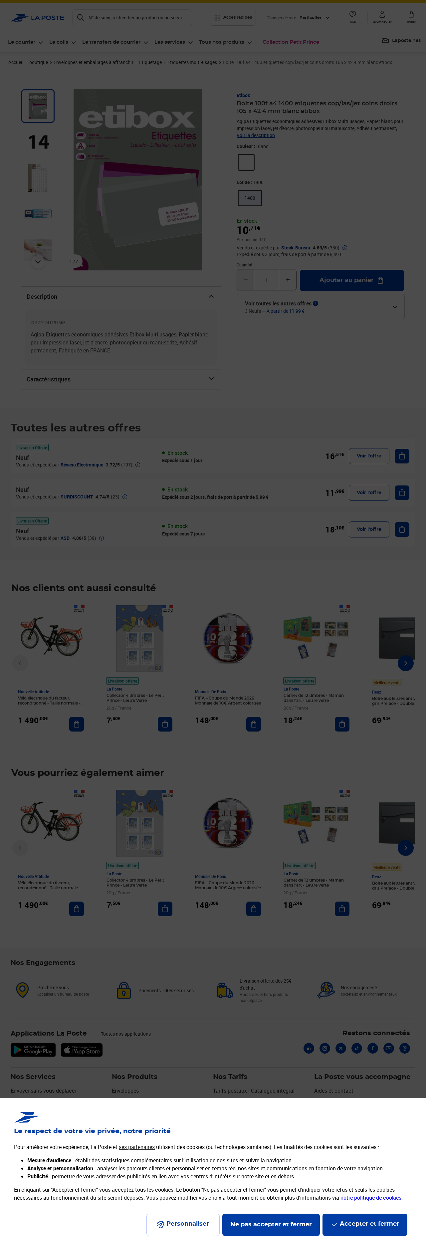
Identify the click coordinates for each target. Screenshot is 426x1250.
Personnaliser (187, 1224)
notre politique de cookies (370, 1197)
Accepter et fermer (369, 1224)
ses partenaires (137, 1147)
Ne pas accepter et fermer (271, 1225)
